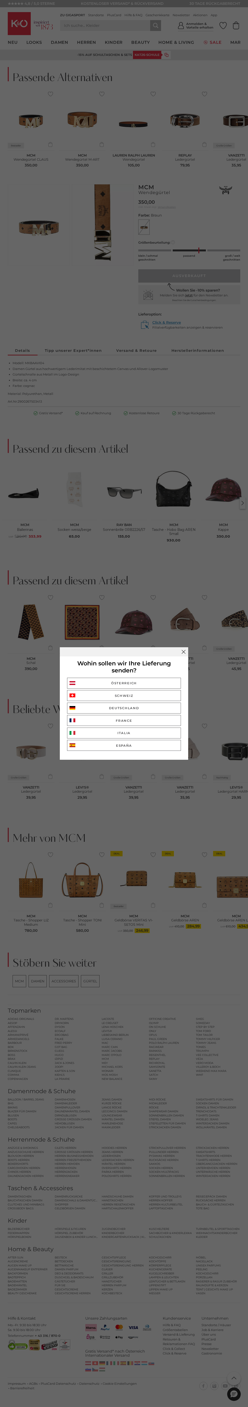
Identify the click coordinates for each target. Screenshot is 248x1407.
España (124, 745)
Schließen (183, 651)
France (124, 720)
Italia (124, 733)
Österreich (124, 683)
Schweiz (124, 696)
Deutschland (124, 708)
